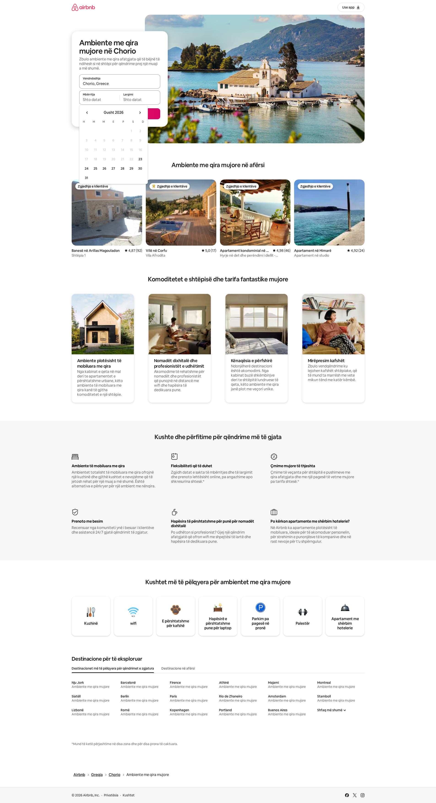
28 (122, 168)
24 (86, 168)
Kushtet (129, 795)
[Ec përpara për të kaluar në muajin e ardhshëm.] (139, 112)
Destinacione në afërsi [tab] (178, 668)
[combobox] (120, 83)
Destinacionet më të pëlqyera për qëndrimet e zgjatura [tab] (113, 668)
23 (140, 159)
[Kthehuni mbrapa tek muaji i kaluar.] (87, 112)
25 (95, 168)
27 (113, 168)
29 (131, 168)
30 (140, 168)
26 (104, 168)
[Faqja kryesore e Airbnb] (83, 7)
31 (86, 178)
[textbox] (99, 99)
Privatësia (111, 795)
